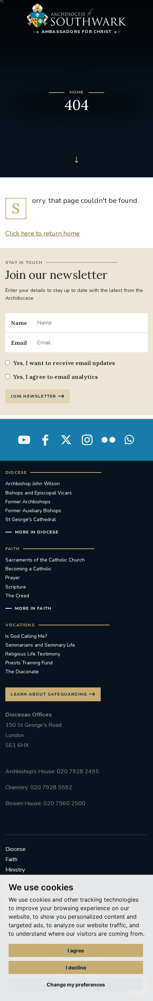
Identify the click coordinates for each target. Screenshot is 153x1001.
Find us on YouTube (24, 440)
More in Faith (33, 608)
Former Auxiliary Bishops (33, 510)
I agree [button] (76, 950)
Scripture (15, 587)
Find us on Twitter (66, 440)
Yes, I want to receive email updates (64, 362)
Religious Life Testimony (32, 654)
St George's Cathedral (30, 519)
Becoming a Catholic (28, 568)
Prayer (12, 577)
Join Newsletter (33, 396)
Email (19, 342)
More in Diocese (37, 532)
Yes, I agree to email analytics (55, 376)
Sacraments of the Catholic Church (45, 560)
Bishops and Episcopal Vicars (38, 493)
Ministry (15, 870)
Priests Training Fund (29, 662)
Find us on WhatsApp (129, 440)
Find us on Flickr (108, 440)
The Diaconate (22, 671)
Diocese (15, 849)
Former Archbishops (28, 501)
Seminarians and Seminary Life (40, 645)
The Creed (17, 595)
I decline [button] (76, 967)
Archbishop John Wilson (32, 483)
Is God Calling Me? (26, 636)
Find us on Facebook (45, 440)
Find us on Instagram (87, 440)
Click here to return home (42, 233)
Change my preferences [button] (76, 984)
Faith (11, 859)
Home (76, 92)
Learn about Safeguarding (49, 694)
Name (19, 322)
